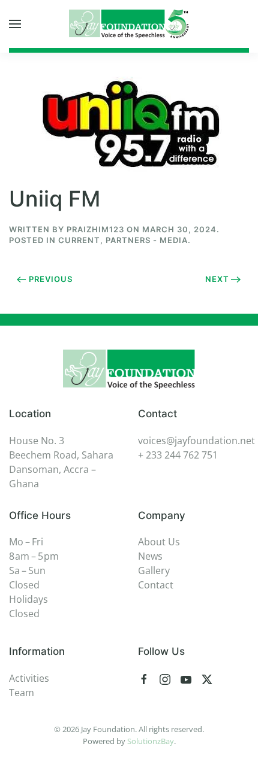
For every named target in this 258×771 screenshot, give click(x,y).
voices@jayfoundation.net (196, 440)
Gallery (154, 570)
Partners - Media (147, 240)
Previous (51, 279)
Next (217, 279)
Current (79, 240)
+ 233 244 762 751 (178, 455)
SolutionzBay (150, 741)
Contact (155, 584)
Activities (29, 678)
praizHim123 (95, 229)
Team (21, 692)
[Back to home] (129, 24)
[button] (15, 24)
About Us (159, 541)
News (150, 556)
